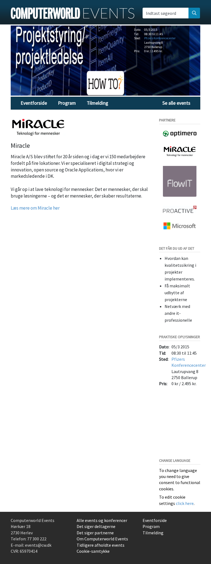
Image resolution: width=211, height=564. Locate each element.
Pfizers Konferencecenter (160, 38)
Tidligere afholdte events (100, 545)
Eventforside (34, 103)
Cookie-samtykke (93, 551)
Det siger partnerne (95, 532)
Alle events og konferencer (102, 520)
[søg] (194, 13)
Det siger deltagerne (96, 526)
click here (185, 503)
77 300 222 (36, 538)
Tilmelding (97, 103)
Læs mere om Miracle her (35, 208)
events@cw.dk (38, 545)
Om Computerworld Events (102, 538)
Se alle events (176, 103)
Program (67, 103)
